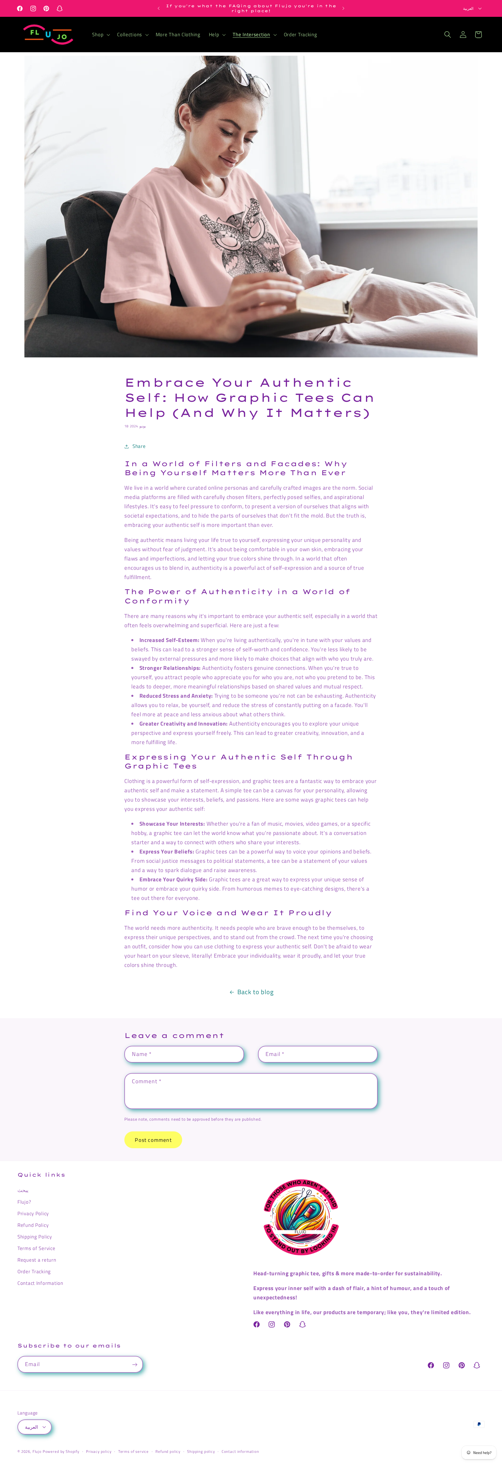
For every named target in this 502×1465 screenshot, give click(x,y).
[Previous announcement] (158, 8)
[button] (100, 34)
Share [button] (139, 446)
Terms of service (133, 1451)
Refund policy (167, 1451)
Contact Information (40, 1283)
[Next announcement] (343, 8)
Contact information (240, 1451)
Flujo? (24, 1201)
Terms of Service (36, 1248)
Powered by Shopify (61, 1451)
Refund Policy (33, 1225)
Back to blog (255, 991)
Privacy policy (99, 1451)
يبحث (22, 1190)
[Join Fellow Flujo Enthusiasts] (134, 1364)
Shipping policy (201, 1451)
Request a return (36, 1259)
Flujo (37, 1451)
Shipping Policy (34, 1236)
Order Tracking (34, 1271)
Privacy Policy (33, 1213)
